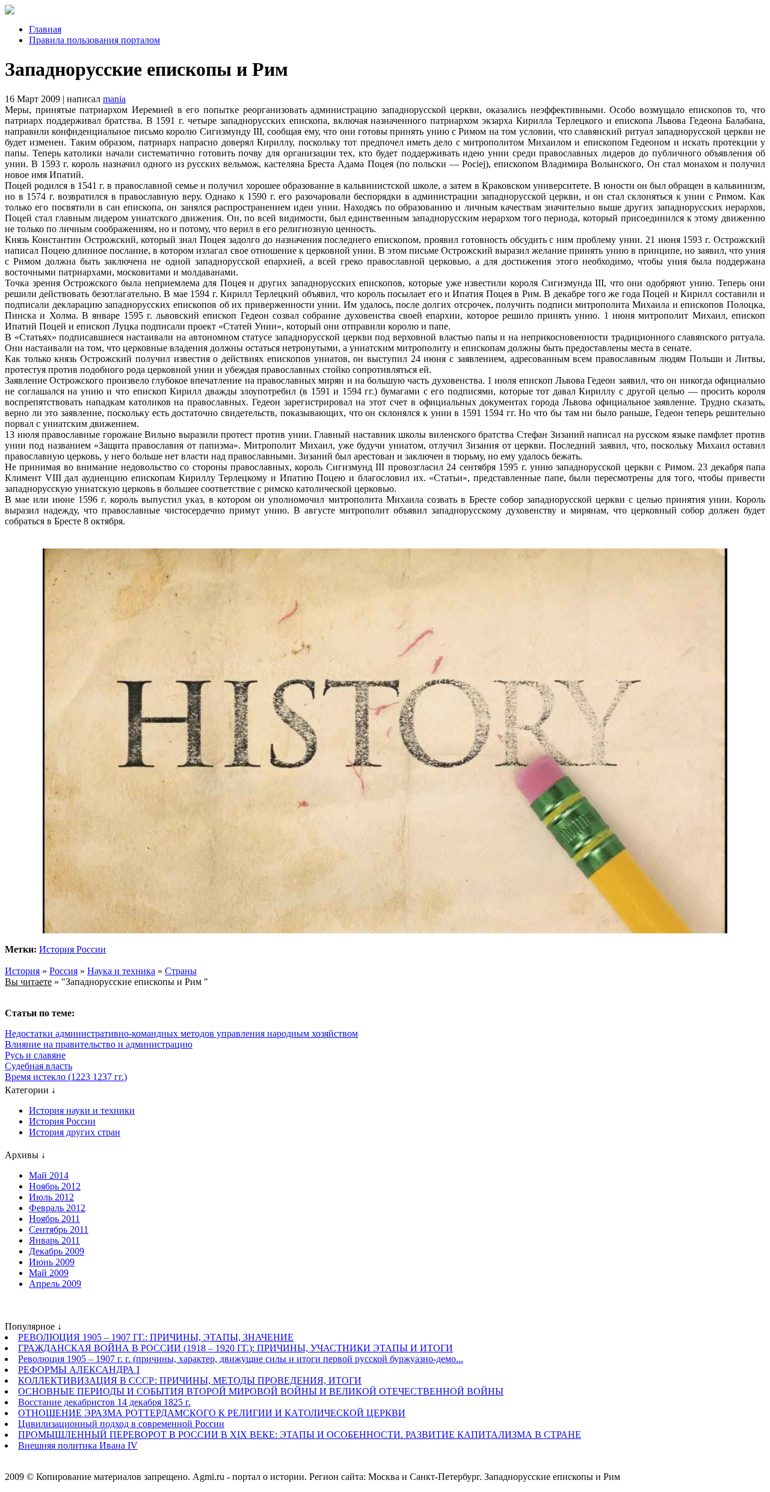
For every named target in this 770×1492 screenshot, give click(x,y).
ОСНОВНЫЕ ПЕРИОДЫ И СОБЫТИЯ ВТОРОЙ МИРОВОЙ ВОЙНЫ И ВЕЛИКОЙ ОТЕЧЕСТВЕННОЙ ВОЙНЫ (261, 1391)
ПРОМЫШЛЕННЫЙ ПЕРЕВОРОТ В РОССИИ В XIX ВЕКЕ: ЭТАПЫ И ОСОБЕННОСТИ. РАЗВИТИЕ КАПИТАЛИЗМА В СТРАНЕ (299, 1434)
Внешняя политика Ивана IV (78, 1445)
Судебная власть (38, 1066)
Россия (63, 971)
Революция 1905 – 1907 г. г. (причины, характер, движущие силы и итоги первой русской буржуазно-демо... (240, 1359)
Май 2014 (49, 1175)
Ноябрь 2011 (54, 1219)
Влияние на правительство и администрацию (98, 1044)
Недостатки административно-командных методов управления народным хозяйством (181, 1033)
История (22, 971)
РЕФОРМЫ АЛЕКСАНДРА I (79, 1370)
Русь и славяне (35, 1055)
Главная (45, 29)
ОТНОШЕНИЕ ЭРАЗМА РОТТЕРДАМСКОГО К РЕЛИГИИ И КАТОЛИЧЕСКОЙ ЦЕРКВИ (211, 1413)
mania (114, 99)
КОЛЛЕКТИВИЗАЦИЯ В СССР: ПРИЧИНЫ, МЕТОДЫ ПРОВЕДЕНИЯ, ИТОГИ (190, 1380)
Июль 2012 (51, 1197)
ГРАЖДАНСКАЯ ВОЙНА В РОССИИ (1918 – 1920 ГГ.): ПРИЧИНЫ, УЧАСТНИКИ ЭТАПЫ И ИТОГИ (235, 1348)
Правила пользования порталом (94, 40)
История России (72, 949)
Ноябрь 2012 (55, 1186)
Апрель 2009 (55, 1284)
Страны (181, 971)
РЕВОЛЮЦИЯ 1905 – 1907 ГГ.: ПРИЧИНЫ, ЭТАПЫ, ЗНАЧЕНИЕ (156, 1337)
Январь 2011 (54, 1240)
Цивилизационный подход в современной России (121, 1424)
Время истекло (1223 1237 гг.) (66, 1077)
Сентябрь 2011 (58, 1229)
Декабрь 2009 (56, 1251)
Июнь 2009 (52, 1262)
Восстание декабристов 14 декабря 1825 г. (104, 1402)
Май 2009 (49, 1273)
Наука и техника (121, 971)
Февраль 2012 (57, 1208)
